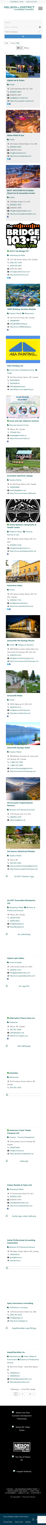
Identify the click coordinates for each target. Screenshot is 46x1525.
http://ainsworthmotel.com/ (20, 713)
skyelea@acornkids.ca (18, 435)
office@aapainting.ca (17, 386)
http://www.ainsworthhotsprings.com (24, 661)
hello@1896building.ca (18, 324)
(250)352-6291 (15, 1196)
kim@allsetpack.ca (17, 924)
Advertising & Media (17, 255)
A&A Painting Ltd (15, 365)
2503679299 (15, 1147)
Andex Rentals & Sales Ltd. (19, 1185)
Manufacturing (14, 1356)
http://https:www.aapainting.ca (21, 389)
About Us (23, 1493)
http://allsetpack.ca (17, 927)
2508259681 (15, 487)
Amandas (13, 1073)
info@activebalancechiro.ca (20, 548)
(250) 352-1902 (16, 262)
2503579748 (15, 918)
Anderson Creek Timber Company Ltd (19, 1132)
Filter (6, 43)
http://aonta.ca (15, 1260)
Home (10, 1489)
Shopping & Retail (16, 907)
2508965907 (15, 321)
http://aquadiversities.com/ (20, 1382)
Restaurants (29, 313)
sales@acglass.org (17, 1033)
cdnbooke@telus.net (17, 820)
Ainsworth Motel (14, 695)
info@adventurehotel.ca (19, 603)
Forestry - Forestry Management (21, 1137)
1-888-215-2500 (16, 762)
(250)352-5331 (15, 147)
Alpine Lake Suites (15, 958)
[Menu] (39, 8)
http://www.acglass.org (19, 1036)
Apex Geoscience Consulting (20, 1303)
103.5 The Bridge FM (19, 251)
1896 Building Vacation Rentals (21, 309)
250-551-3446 (15, 1029)
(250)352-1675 (15, 817)
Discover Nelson (17, 1491)
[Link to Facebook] (37, 1521)
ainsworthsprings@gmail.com (21, 768)
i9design (10, 1517)
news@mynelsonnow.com (20, 272)
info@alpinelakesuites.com (20, 973)
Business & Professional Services (22, 810)
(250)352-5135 (15, 545)
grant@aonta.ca (16, 1257)
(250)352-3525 (15, 205)
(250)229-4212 (15, 655)
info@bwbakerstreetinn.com (20, 211)
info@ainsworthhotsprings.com (22, 658)
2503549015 (15, 380)
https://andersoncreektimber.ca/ (21, 1154)
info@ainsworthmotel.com (20, 710)
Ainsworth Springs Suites (18, 747)
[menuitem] (17, 1)
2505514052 (15, 921)
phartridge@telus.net (18, 490)
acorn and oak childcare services (24, 421)
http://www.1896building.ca (20, 327)
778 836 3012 (15, 432)
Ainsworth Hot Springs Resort (20, 640)
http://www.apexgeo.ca (18, 1321)
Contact (36, 1493)
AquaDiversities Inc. (16, 1352)
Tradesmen (13, 1022)
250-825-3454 (15, 863)
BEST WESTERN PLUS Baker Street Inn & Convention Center (21, 192)
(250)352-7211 (15, 600)
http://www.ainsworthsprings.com (23, 771)
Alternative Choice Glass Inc (22, 1018)
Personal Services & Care (19, 425)
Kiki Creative (24, 1517)
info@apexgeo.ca (16, 1318)
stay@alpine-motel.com (19, 98)
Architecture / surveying (18, 1307)
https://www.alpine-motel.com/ (22, 101)
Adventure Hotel (14, 585)
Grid (20, 48)
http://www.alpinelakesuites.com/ (22, 976)
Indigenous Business (25, 645)
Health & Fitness (15, 532)
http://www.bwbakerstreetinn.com (23, 214)
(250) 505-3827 (16, 266)
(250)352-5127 (15, 970)
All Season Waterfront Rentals (21, 851)
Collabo (16, 1517)
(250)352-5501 (15, 92)
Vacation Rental (15, 313)
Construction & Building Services (21, 370)
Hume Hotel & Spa (15, 135)
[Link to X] (33, 1521)
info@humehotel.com (18, 153)
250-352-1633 (15, 1087)
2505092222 (15, 1373)
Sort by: (15, 43)
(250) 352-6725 (16, 1315)
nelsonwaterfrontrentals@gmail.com (24, 866)
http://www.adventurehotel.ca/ (21, 606)
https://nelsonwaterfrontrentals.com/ (24, 869)
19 (30, 1394)
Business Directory (26, 1489)
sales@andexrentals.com (19, 1203)
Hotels (12, 84)
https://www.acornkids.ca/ (20, 438)
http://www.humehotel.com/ (20, 156)
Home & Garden (15, 962)
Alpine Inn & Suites (16, 80)
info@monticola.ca (17, 1150)
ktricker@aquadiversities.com (21, 1379)
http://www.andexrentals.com (21, 1206)
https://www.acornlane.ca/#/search (23, 493)
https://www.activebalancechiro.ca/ (23, 551)
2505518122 (15, 1254)
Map (27, 48)
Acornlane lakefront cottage (20, 475)
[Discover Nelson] (19, 8)
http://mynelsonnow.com (19, 275)
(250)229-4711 (15, 707)
